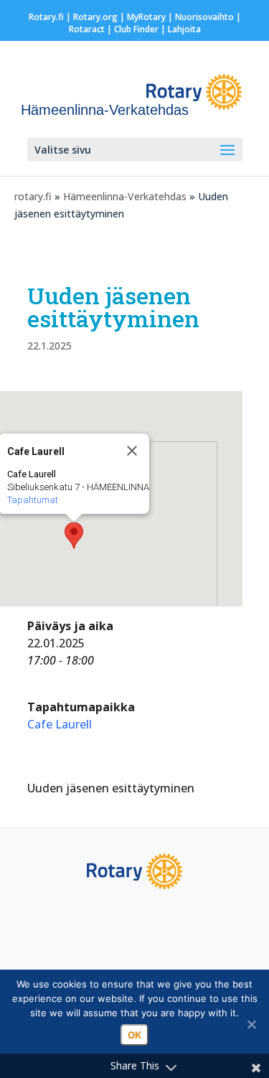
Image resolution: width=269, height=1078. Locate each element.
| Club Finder (132, 29)
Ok (134, 1035)
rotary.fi (33, 196)
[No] (251, 1024)
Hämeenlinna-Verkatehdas (125, 196)
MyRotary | (151, 17)
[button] (74, 535)
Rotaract (87, 29)
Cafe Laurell (59, 724)
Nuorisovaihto (204, 17)
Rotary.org (95, 17)
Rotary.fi (46, 17)
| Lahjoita (180, 29)
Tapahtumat (32, 500)
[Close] (132, 450)
